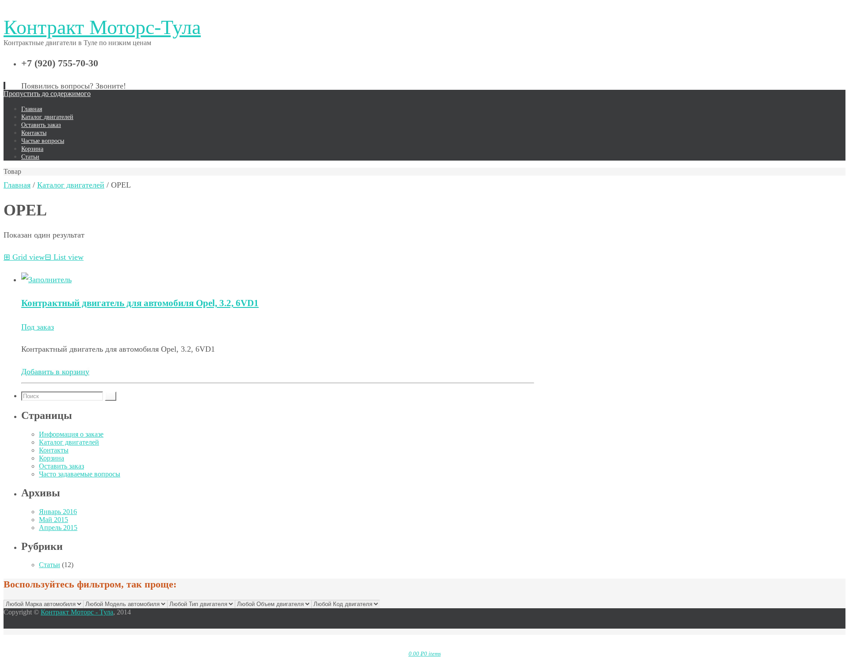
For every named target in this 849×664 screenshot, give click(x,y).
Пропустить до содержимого (47, 93)
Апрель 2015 (58, 527)
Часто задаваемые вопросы (79, 474)
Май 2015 (53, 519)
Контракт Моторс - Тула (77, 612)
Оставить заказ (61, 466)
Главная (17, 184)
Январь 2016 (58, 511)
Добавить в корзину (55, 371)
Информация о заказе (71, 434)
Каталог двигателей (70, 184)
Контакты (54, 450)
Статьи (49, 564)
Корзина (51, 458)
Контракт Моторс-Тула (102, 27)
